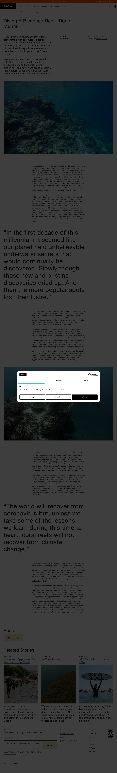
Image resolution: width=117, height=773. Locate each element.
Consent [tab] (31, 381)
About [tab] (86, 381)
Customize (57, 397)
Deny (32, 397)
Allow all (85, 397)
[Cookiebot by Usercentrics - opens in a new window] (90, 374)
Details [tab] (58, 381)
